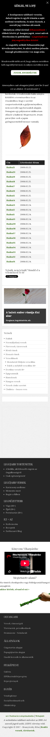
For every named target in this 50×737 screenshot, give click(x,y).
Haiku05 (10, 242)
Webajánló (39, 716)
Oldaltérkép (10, 705)
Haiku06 (11, 238)
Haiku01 (10, 261)
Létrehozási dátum (29, 162)
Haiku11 (10, 214)
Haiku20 (10, 172)
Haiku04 (11, 247)
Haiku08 (10, 228)
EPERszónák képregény (15, 676)
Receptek (10, 527)
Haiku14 (10, 200)
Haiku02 (10, 257)
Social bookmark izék (14, 700)
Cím (8, 162)
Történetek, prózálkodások (17, 628)
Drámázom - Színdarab (15, 633)
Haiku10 (10, 219)
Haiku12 (10, 209)
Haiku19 (10, 177)
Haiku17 (10, 186)
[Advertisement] (25, 432)
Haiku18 (10, 181)
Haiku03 (11, 252)
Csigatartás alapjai (13, 647)
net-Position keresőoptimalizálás (20, 716)
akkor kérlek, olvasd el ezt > (14, 589)
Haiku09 (11, 224)
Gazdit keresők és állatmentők (18, 657)
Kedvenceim (12, 524)
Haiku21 (10, 167)
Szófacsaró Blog (14, 531)
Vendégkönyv (10, 695)
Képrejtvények (11, 681)
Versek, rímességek (13, 623)
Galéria (7, 671)
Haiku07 (10, 233)
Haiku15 (10, 195)
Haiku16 (10, 191)
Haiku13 (10, 205)
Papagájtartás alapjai (14, 652)
